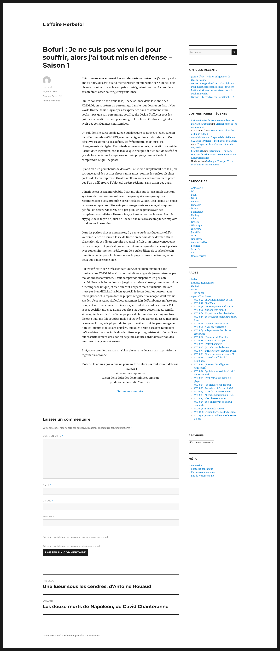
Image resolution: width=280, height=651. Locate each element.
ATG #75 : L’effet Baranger (208, 344)
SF (192, 252)
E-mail (48, 500)
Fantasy (47, 96)
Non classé (196, 239)
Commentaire (53, 436)
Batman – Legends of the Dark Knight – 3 (212, 97)
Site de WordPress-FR (202, 475)
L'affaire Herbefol (63, 24)
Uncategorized (198, 256)
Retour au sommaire (130, 391)
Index (194, 279)
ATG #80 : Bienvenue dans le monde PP (214, 354)
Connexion (197, 465)
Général (195, 222)
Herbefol (47, 87)
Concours (196, 205)
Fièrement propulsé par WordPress (82, 635)
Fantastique (197, 211)
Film (193, 218)
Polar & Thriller (199, 242)
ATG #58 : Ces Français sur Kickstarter (214, 306)
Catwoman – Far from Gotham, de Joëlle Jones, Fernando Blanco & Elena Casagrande (214, 154)
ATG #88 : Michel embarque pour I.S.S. (213, 395)
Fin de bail (199, 293)
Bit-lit (194, 198)
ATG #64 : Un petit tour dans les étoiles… (215, 313)
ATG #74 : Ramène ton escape (209, 340)
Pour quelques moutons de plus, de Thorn (212, 87)
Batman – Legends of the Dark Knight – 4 (212, 83)
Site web (48, 516)
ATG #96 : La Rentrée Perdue (209, 408)
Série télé (57, 96)
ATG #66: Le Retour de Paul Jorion (211, 323)
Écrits (194, 289)
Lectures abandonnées (203, 282)
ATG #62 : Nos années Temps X (210, 310)
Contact (195, 286)
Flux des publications (202, 469)
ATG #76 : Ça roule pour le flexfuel (211, 347)
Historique (196, 225)
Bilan (194, 194)
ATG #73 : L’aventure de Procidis (211, 337)
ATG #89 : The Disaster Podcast (210, 398)
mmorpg (55, 100)
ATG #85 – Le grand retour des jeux (212, 385)
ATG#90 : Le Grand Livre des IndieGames (215, 412)
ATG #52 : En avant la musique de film (213, 299)
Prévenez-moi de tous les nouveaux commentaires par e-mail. (75, 537)
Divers (194, 208)
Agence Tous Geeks (201, 296)
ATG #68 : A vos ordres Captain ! (210, 327)
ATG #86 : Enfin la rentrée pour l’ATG (213, 388)
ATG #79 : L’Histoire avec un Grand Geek (215, 350)
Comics (195, 201)
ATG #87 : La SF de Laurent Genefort (213, 391)
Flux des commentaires (203, 472)
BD (192, 191)
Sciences (195, 245)
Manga (194, 235)
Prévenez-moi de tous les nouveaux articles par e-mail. (71, 546)
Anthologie (197, 188)
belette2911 (197, 151)
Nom (47, 484)
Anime (46, 100)
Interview (196, 228)
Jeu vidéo (195, 232)
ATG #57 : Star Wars (204, 303)
